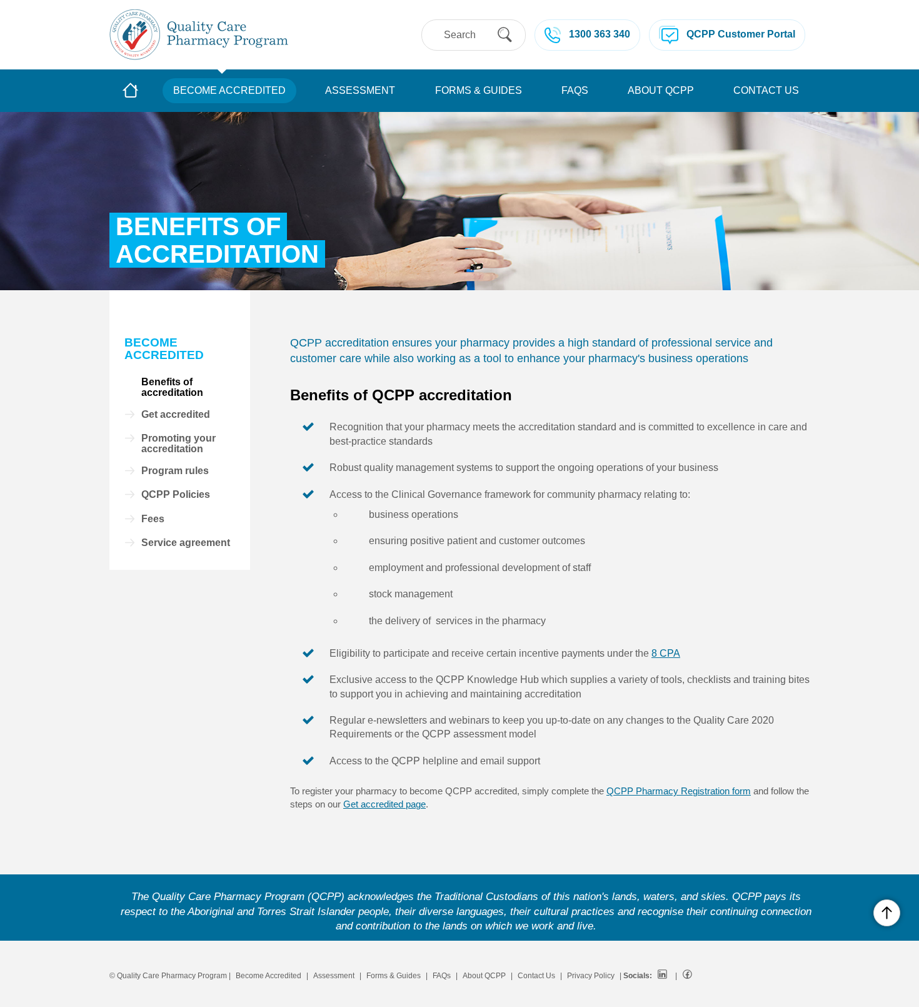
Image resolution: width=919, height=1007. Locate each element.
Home (130, 91)
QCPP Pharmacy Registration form (678, 791)
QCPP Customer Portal (740, 34)
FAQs (574, 90)
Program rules (175, 471)
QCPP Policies (175, 495)
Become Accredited (229, 90)
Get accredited (175, 415)
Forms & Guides (478, 90)
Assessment (360, 90)
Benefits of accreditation (172, 387)
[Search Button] (505, 34)
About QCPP (661, 90)
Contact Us (766, 90)
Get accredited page (384, 804)
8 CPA (665, 653)
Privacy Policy (591, 975)
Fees (152, 519)
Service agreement (185, 543)
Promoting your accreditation (178, 443)
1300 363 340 (599, 34)
